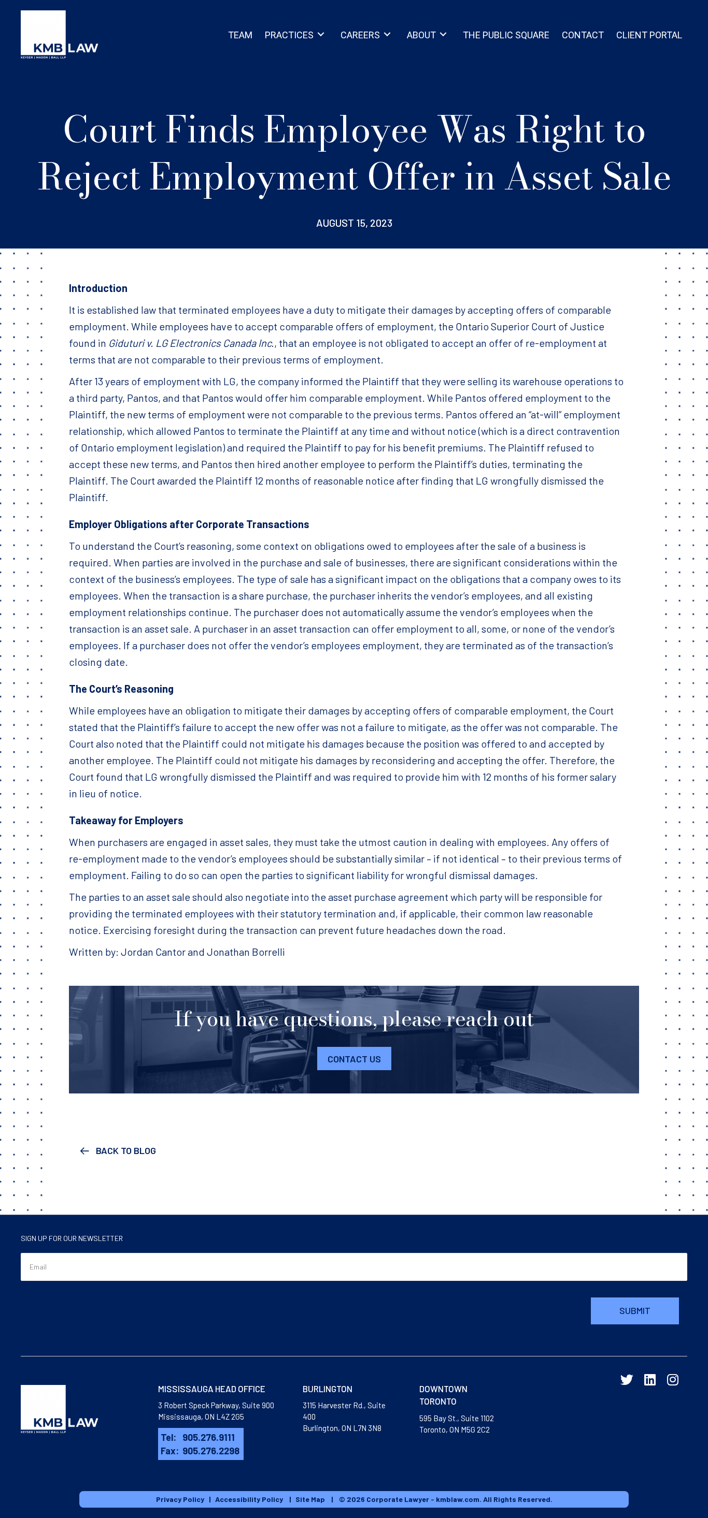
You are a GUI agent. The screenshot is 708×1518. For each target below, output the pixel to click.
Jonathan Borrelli (246, 951)
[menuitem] (240, 34)
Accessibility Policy (249, 1499)
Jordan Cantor (153, 951)
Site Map (310, 1499)
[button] (240, 34)
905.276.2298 (210, 1450)
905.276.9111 (208, 1437)
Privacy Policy (180, 1499)
